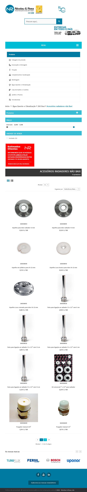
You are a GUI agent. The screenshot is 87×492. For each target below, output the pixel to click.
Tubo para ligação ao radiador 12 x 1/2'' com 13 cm (23, 347)
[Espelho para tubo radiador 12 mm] (23, 208)
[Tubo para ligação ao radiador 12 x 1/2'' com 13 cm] (23, 328)
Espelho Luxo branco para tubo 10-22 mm (63, 267)
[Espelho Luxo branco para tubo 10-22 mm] (63, 248)
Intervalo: (9, 125)
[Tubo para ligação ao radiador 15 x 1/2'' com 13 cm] (23, 368)
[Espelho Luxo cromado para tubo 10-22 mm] (23, 288)
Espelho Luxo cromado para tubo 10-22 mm (23, 307)
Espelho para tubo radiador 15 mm (63, 227)
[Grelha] (8, 180)
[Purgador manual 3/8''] (23, 408)
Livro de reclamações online (45, 490)
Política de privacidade (12, 490)
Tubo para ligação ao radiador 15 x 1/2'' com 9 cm (63, 347)
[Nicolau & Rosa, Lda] (43, 9)
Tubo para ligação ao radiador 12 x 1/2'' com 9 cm (63, 307)
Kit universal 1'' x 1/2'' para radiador (63, 387)
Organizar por (59, 189)
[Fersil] (33, 460)
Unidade (13, 138)
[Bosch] (53, 460)
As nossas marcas (12, 451)
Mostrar (40, 185)
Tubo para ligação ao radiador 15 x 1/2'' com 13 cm (23, 387)
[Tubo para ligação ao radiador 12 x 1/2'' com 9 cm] (63, 288)
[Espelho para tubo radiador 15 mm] (63, 208)
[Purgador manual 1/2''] (63, 408)
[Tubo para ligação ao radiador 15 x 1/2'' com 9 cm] (63, 328)
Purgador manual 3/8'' (23, 427)
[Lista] (12, 180)
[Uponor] (73, 460)
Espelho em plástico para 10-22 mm (23, 267)
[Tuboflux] (13, 460)
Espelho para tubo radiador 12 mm (23, 227)
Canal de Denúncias (28, 490)
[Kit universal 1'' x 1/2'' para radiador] (63, 368)
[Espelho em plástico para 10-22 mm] (23, 248)
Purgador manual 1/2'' (63, 427)
